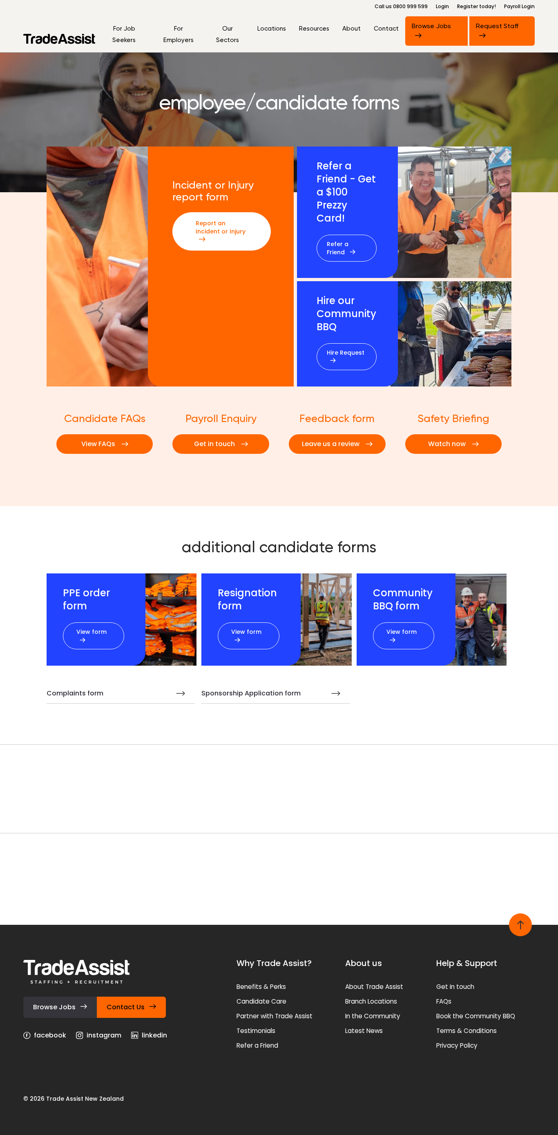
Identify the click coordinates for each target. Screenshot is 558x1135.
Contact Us (126, 1007)
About (351, 28)
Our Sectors (227, 34)
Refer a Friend (337, 248)
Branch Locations (371, 1001)
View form (91, 632)
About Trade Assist (374, 986)
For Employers (178, 34)
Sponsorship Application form (251, 693)
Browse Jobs (431, 26)
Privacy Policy (457, 1045)
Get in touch (455, 986)
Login (442, 6)
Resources (314, 28)
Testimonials (256, 1030)
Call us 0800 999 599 (401, 6)
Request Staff (497, 26)
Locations (271, 28)
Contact (386, 28)
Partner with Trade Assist (274, 1016)
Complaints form (75, 693)
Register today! (476, 6)
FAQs (443, 1001)
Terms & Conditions (466, 1030)
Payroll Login (519, 6)
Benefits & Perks (261, 986)
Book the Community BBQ (475, 1016)
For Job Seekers (124, 34)
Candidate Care (261, 1001)
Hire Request (345, 353)
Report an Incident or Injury (221, 227)
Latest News (364, 1030)
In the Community (372, 1016)
